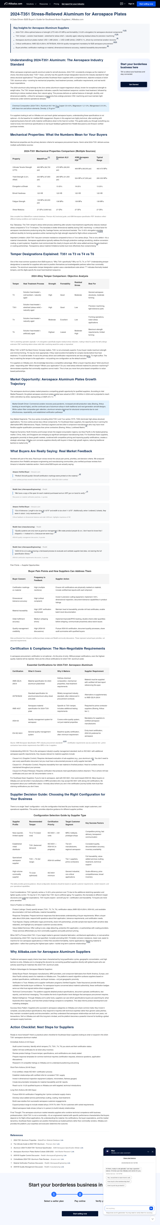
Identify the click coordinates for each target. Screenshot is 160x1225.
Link (61, 1140)
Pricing (56, 4)
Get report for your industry (73, 4)
